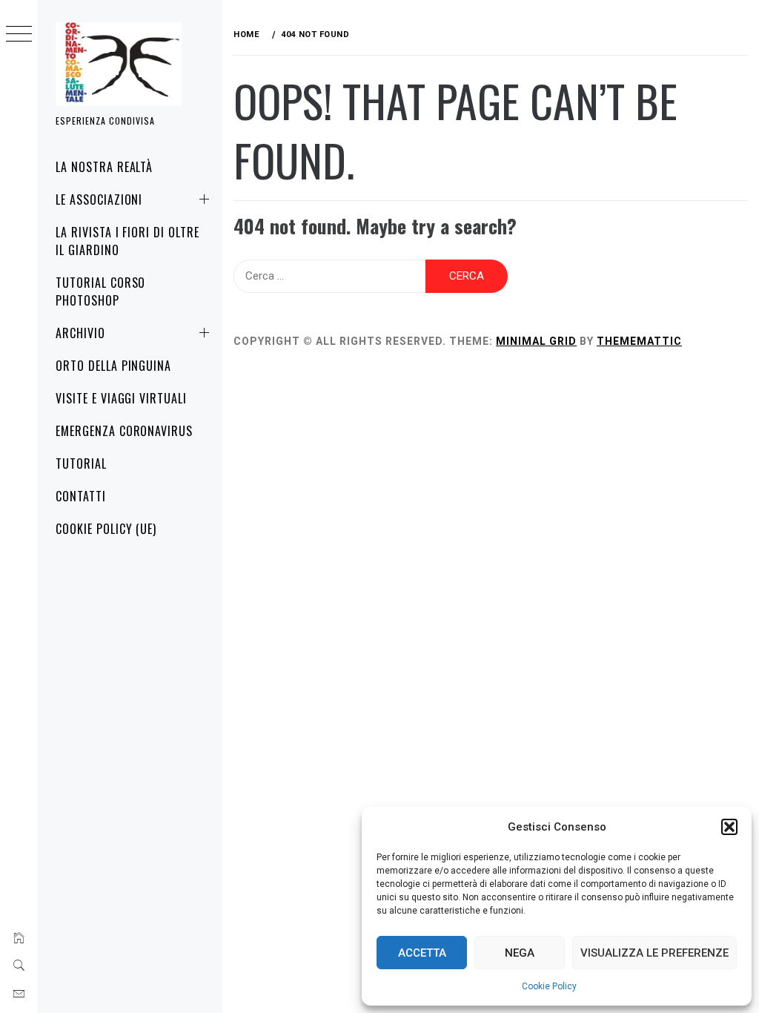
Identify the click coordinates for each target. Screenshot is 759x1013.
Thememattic (639, 341)
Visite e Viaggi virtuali (121, 398)
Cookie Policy (549, 986)
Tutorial (81, 463)
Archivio (80, 333)
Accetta (422, 953)
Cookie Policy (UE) (106, 529)
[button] (729, 826)
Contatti (81, 496)
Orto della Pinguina (113, 365)
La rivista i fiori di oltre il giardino (127, 241)
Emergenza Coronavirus (124, 431)
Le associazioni (99, 199)
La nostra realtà (104, 167)
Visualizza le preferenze (654, 953)
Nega (519, 953)
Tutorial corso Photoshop (100, 291)
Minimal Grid (536, 341)
